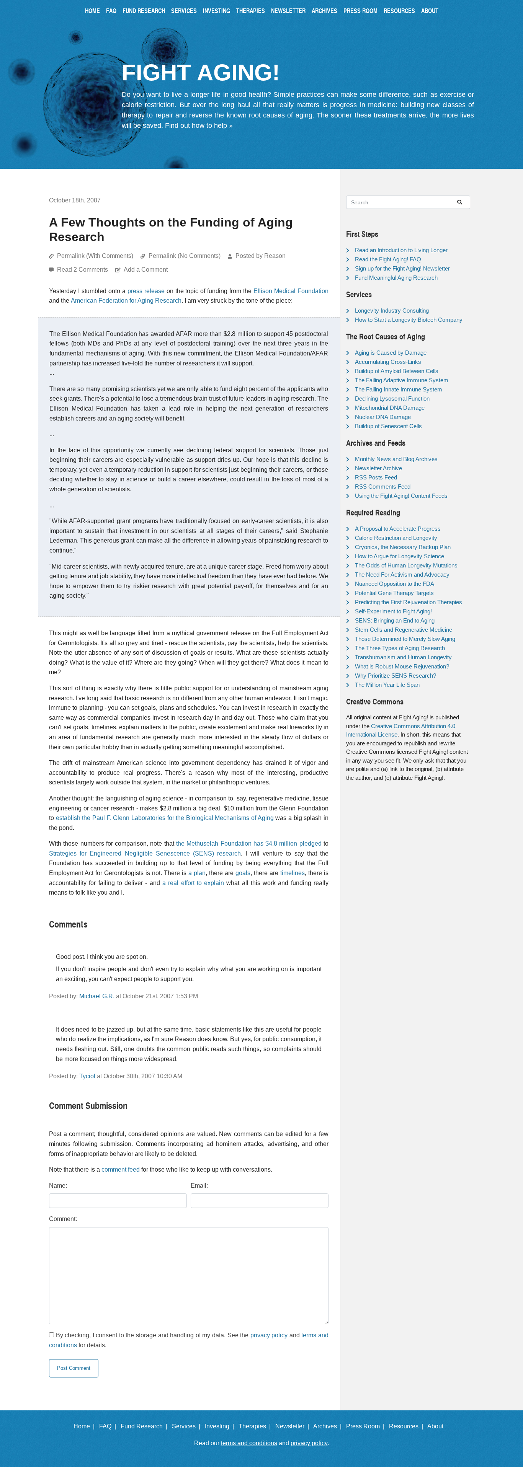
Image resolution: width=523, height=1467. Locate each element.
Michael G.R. (96, 996)
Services (184, 10)
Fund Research (144, 10)
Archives (324, 10)
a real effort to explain (193, 883)
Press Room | (366, 1426)
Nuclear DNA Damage (383, 417)
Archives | (329, 1426)
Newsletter (288, 10)
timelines (292, 873)
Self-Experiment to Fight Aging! (393, 611)
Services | (187, 1426)
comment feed (120, 1169)
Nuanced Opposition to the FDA (394, 583)
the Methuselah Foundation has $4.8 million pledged (249, 843)
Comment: (63, 1219)
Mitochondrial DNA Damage (390, 407)
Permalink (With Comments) (95, 256)
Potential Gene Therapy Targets (394, 593)
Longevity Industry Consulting (392, 310)
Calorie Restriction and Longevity (396, 538)
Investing (216, 10)
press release (146, 291)
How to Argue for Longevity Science (399, 556)
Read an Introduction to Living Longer (401, 250)
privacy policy (269, 1335)
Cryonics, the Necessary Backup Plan (403, 547)
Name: (58, 1185)
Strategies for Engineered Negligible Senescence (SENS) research (145, 853)
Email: (199, 1185)
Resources (399, 10)
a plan (197, 873)
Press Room (360, 10)
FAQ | (109, 1426)
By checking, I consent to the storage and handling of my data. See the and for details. (189, 1340)
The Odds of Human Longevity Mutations (406, 565)
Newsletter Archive (378, 468)
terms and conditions (249, 1443)
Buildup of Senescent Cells (388, 426)
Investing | (221, 1426)
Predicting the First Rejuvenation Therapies (408, 602)
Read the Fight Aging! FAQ (388, 259)
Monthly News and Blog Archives (396, 459)
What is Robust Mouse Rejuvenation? (402, 666)
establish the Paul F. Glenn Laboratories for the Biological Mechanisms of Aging (165, 818)
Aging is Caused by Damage (391, 352)
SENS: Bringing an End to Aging (395, 620)
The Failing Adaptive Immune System (401, 380)
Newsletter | (293, 1426)
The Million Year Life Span (387, 684)
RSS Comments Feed (382, 486)
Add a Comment (146, 269)
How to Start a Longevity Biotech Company (409, 319)
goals (242, 873)
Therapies (250, 10)
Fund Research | (145, 1426)
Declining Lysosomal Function (392, 398)
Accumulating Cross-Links (388, 362)
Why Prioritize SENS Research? (395, 675)
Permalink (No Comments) (185, 256)
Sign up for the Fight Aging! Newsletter (402, 268)
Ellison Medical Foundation (291, 291)
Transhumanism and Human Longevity (403, 657)
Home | (86, 1426)
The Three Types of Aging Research (400, 648)
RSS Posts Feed (376, 477)
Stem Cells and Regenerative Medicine (403, 629)
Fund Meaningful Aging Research (396, 277)
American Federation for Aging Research (126, 300)
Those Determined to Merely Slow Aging (405, 639)
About (429, 10)
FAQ (111, 10)
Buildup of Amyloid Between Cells (396, 371)
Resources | (407, 1426)
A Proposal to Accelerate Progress (398, 528)
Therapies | (256, 1426)
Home (92, 10)
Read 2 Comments (83, 269)
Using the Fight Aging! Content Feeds (401, 495)
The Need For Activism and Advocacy (402, 574)
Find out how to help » (199, 125)
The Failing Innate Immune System (398, 389)
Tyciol (87, 1076)
